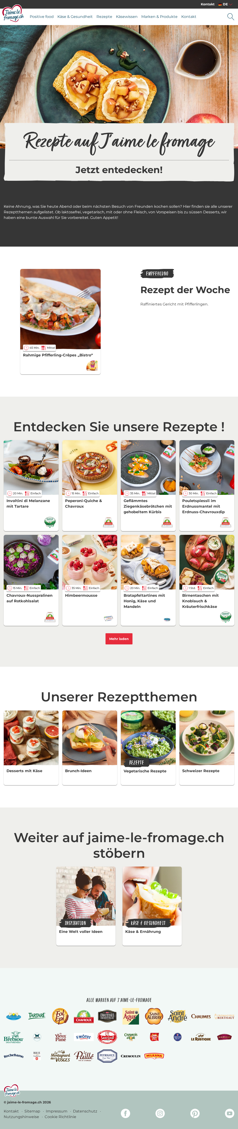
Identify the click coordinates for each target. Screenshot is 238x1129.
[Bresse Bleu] (178, 1037)
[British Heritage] (107, 1016)
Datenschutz (85, 1111)
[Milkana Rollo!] (154, 1056)
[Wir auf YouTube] (229, 1114)
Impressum (57, 1111)
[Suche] (230, 16)
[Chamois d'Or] (131, 1037)
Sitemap (32, 1111)
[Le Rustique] (201, 1037)
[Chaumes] (201, 1016)
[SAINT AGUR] (130, 1016)
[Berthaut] (224, 1016)
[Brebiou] (13, 1037)
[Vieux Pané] (60, 1037)
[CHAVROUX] (84, 1016)
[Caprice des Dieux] (13, 1016)
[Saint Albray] (154, 1016)
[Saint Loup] (107, 1037)
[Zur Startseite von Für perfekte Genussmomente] (13, 13)
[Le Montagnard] (60, 1056)
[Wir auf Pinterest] (195, 1114)
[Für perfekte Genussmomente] (12, 1090)
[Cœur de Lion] (154, 1037)
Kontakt (208, 4)
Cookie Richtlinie (60, 1117)
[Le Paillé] (84, 1056)
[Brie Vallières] (37, 1056)
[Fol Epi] (60, 1016)
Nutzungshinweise (22, 1117)
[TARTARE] (37, 1016)
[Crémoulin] (131, 1056)
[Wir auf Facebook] (125, 1114)
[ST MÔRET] (84, 1037)
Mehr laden (119, 639)
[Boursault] (224, 1037)
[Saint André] (178, 1016)
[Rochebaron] (13, 1056)
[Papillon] (37, 1037)
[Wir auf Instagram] (160, 1114)
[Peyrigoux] (107, 1056)
